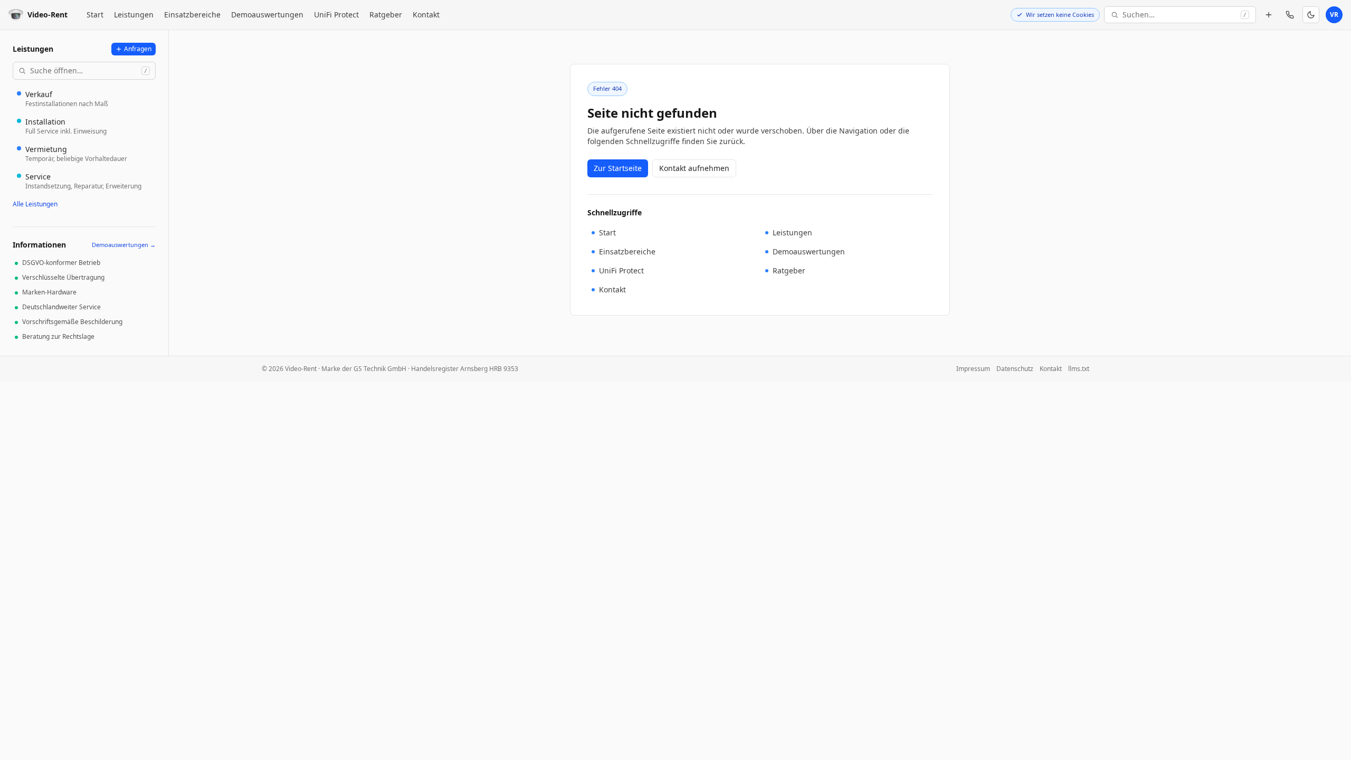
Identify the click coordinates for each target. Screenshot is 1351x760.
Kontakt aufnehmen (694, 168)
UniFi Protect (336, 15)
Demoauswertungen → (124, 245)
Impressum (973, 368)
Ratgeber (385, 15)
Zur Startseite (618, 168)
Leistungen (134, 15)
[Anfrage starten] (1268, 14)
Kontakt (426, 15)
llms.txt (1078, 368)
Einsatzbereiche (192, 15)
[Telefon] (1289, 14)
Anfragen (137, 48)
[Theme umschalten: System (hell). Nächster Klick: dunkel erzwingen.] (1310, 14)
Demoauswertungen (267, 15)
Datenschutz (1014, 368)
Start (95, 15)
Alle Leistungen (35, 204)
